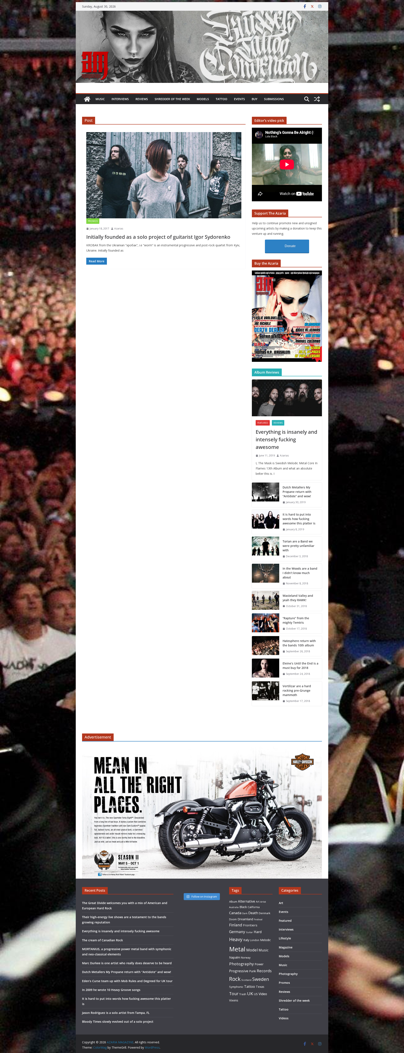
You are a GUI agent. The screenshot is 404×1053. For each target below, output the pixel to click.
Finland (235, 924)
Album (233, 901)
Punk (252, 971)
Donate (290, 246)
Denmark (264, 913)
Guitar (249, 932)
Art (257, 901)
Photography (241, 963)
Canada (235, 912)
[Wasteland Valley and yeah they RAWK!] (265, 601)
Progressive (238, 970)
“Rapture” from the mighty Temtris (296, 620)
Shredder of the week (172, 99)
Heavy (235, 939)
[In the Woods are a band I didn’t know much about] (265, 576)
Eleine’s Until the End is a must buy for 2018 (300, 665)
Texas (260, 987)
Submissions (274, 99)
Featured (262, 422)
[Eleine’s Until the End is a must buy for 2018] (265, 669)
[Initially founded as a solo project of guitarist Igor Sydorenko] (163, 175)
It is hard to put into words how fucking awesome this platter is (299, 518)
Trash (242, 994)
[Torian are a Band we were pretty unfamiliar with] (265, 549)
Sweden (260, 979)
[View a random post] (317, 99)
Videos (283, 1018)
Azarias (118, 228)
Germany (237, 931)
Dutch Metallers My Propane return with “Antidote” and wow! (297, 491)
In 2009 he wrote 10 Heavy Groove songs (111, 990)
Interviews (120, 99)
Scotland (246, 979)
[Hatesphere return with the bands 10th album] (265, 646)
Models (203, 99)
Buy (254, 99)
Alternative (246, 901)
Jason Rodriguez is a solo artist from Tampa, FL (116, 1013)
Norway (245, 957)
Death (253, 913)
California (254, 907)
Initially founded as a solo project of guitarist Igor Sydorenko (158, 236)
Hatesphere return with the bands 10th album (299, 643)
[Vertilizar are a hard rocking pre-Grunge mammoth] (265, 693)
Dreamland (245, 919)
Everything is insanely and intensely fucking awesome (286, 439)
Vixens (233, 1000)
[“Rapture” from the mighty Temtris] (265, 623)
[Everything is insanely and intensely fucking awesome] (287, 397)
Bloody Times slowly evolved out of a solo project (117, 1022)
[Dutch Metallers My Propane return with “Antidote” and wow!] (265, 495)
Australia (234, 907)
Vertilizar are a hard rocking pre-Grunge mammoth (297, 690)
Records (264, 970)
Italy (246, 940)
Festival (258, 919)
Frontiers (250, 925)
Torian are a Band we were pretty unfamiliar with (298, 545)
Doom (233, 919)
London (254, 940)
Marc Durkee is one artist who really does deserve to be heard (127, 963)
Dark (244, 913)
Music (100, 99)
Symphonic (236, 987)
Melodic (265, 940)
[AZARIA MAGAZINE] (202, 13)
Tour (233, 993)
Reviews (142, 99)
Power (259, 964)
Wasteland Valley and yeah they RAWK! (298, 598)
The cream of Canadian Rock (102, 940)
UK (250, 993)
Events (239, 99)
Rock (235, 978)
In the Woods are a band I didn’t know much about (300, 572)
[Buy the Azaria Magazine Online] (287, 273)
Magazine (285, 947)
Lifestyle (285, 938)
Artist (263, 901)
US (256, 994)
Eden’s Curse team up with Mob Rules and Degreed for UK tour (127, 981)
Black (243, 907)
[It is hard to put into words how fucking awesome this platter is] (265, 522)
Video (263, 994)
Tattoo (221, 99)
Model (252, 949)
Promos (93, 221)
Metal (237, 949)
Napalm (234, 957)
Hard (258, 931)
